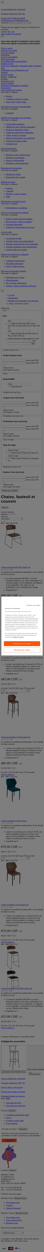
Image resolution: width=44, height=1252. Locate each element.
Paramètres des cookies (22, 650)
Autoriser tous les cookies (22, 643)
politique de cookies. (18, 637)
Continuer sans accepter (34, 605)
